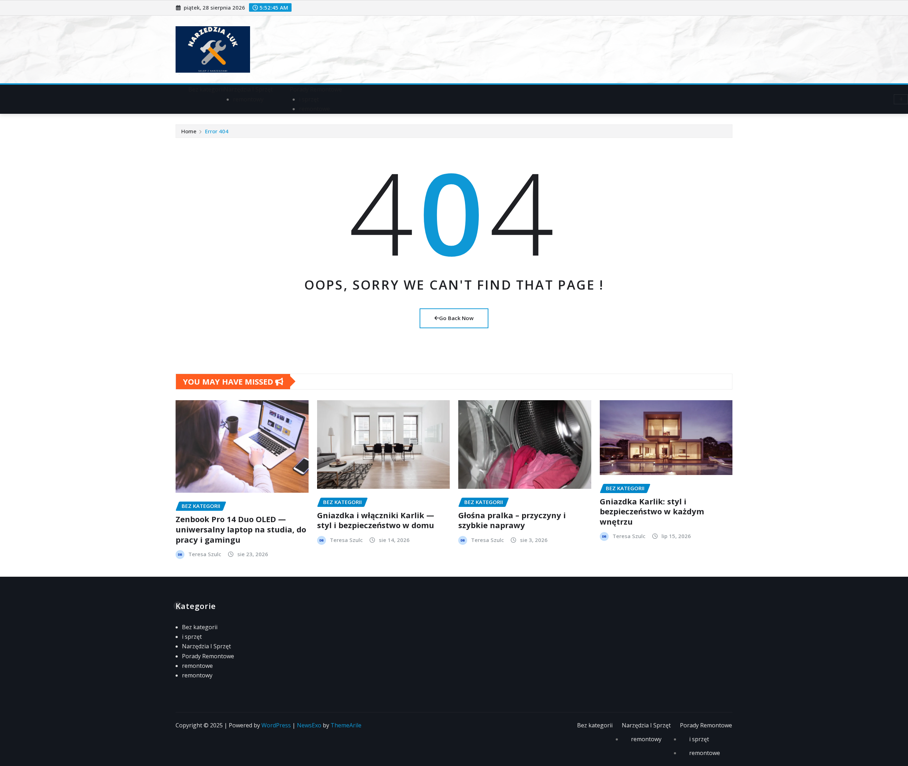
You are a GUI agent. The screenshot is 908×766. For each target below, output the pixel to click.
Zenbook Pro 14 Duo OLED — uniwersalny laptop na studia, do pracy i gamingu (241, 529)
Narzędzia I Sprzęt (248, 89)
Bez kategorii (206, 89)
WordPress (276, 725)
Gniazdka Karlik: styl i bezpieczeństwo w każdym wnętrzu (652, 511)
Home (188, 131)
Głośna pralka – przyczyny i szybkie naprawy (512, 520)
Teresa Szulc (204, 554)
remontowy (248, 99)
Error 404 (216, 131)
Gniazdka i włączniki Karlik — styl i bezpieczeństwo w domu (375, 520)
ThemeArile (346, 725)
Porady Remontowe (316, 89)
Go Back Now (456, 318)
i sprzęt (309, 99)
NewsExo (309, 725)
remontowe (314, 109)
